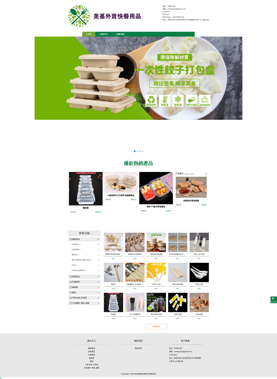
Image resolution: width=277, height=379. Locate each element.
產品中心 (104, 34)
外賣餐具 (76, 282)
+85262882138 (178, 17)
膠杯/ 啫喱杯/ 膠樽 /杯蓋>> (82, 260)
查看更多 (156, 326)
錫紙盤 (75, 287)
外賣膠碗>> (76, 249)
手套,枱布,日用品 (91, 364)
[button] (135, 151)
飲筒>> (74, 265)
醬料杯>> (75, 255)
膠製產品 (91, 348)
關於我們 (121, 34)
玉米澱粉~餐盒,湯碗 (80, 303)
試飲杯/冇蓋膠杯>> (79, 270)
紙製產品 (91, 351)
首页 (90, 34)
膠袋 (91, 361)
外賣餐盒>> (76, 244)
